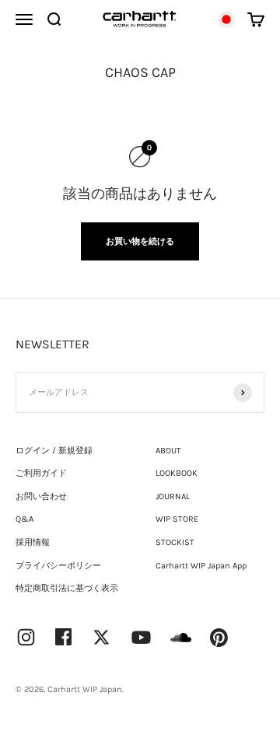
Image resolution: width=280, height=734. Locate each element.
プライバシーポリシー (58, 566)
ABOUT (168, 451)
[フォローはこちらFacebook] (63, 636)
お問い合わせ (41, 496)
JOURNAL (173, 496)
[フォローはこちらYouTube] (141, 637)
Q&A (24, 519)
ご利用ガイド (41, 473)
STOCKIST (175, 542)
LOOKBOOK (177, 473)
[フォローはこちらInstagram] (26, 637)
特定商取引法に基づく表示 (67, 588)
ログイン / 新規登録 (54, 451)
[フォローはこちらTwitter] (101, 637)
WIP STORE (177, 519)
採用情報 (33, 542)
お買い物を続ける (140, 241)
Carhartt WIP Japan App (201, 566)
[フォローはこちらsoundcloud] (180, 645)
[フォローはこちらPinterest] (219, 637)
